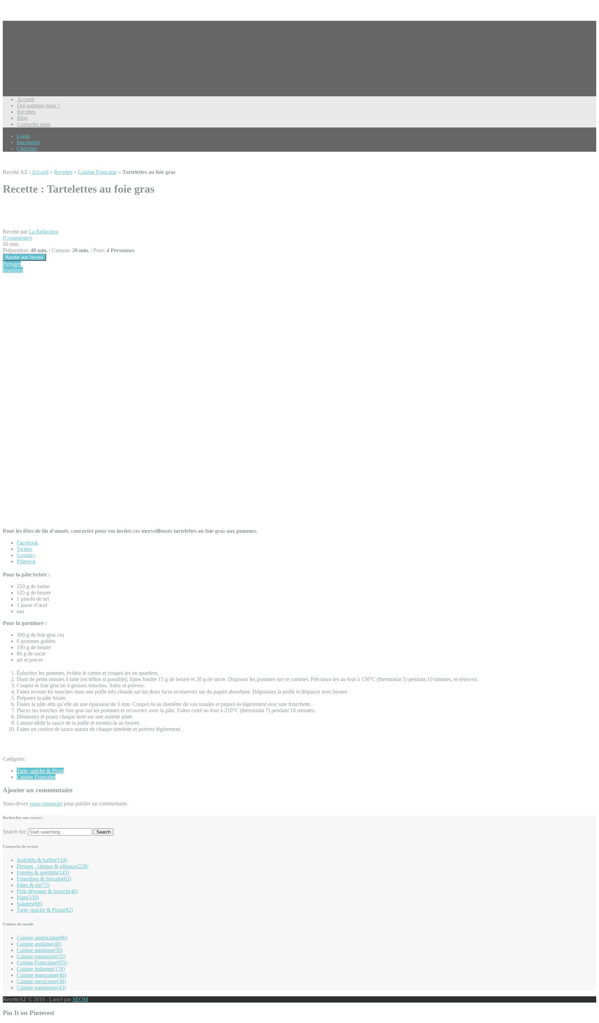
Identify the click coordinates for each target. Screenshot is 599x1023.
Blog (22, 118)
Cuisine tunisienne (41, 987)
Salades (29, 904)
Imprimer (13, 270)
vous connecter (45, 803)
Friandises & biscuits (44, 879)
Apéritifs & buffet (42, 860)
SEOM (80, 999)
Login (23, 136)
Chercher (27, 148)
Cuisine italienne (41, 969)
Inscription (28, 142)
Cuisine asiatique (40, 950)
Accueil (25, 99)
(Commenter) (17, 238)
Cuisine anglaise (39, 944)
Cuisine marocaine (41, 975)
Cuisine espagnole (41, 956)
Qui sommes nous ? (38, 105)
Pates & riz (33, 885)
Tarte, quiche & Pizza (40, 771)
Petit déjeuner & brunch (47, 891)
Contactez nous (34, 124)
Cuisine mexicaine (41, 981)
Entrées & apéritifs (43, 872)
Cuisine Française (97, 172)
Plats (28, 897)
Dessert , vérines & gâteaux (52, 866)
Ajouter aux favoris (24, 257)
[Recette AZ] (29, 69)
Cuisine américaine (42, 938)
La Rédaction (43, 232)
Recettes (26, 112)
